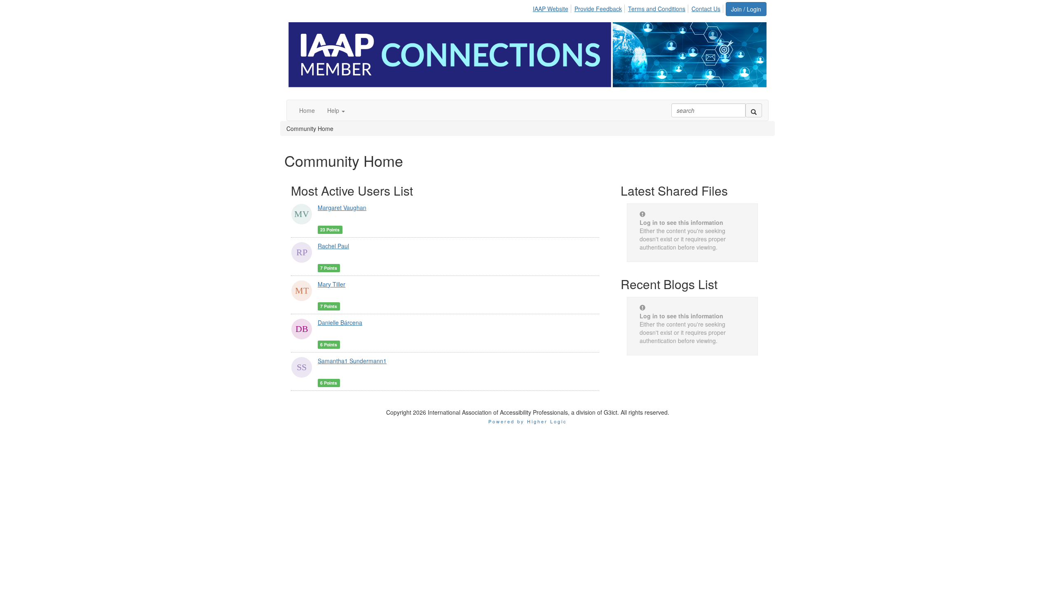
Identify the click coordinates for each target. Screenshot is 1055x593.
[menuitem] (553, 7)
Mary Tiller (331, 284)
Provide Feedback (598, 9)
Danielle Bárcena (340, 322)
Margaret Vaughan (342, 207)
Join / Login (746, 9)
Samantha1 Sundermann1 (352, 361)
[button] (336, 110)
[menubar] (629, 7)
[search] (754, 110)
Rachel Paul (333, 246)
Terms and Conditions (656, 9)
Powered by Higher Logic (527, 421)
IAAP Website (550, 9)
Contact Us (706, 9)
